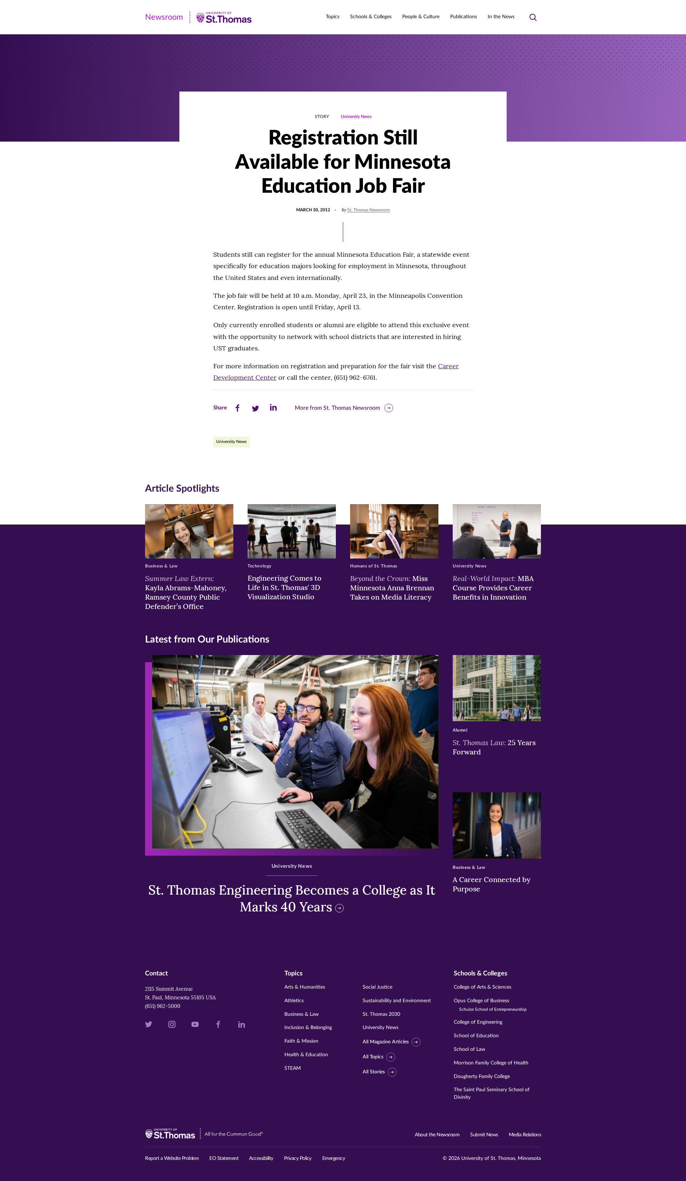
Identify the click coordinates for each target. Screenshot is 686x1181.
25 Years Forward (494, 747)
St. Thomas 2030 (381, 1014)
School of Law (469, 1049)
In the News (501, 16)
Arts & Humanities (304, 987)
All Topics (373, 1056)
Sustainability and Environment (397, 1000)
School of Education (476, 1035)
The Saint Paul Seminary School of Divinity (492, 1093)
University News (356, 116)
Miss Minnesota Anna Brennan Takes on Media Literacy (392, 587)
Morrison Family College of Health (491, 1063)
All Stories (374, 1071)
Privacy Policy (298, 1158)
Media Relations (525, 1134)
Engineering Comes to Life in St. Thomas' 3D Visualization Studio (285, 587)
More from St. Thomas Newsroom (337, 408)
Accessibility (261, 1158)
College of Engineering (478, 1022)
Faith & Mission (301, 1041)
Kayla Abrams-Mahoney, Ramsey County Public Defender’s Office (186, 592)
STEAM (292, 1068)
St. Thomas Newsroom (368, 210)
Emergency (333, 1158)
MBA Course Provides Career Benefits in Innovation (493, 587)
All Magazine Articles (386, 1041)
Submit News (484, 1134)
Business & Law (301, 1014)
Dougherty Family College (482, 1076)
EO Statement (223, 1158)
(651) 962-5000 (162, 1006)
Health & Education (306, 1054)
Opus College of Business (490, 1005)
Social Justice (377, 987)
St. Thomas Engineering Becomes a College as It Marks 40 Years (291, 898)
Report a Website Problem (172, 1158)
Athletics (294, 1000)
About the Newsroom (437, 1134)
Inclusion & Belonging (308, 1027)
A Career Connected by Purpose (492, 884)
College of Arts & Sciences (482, 987)
